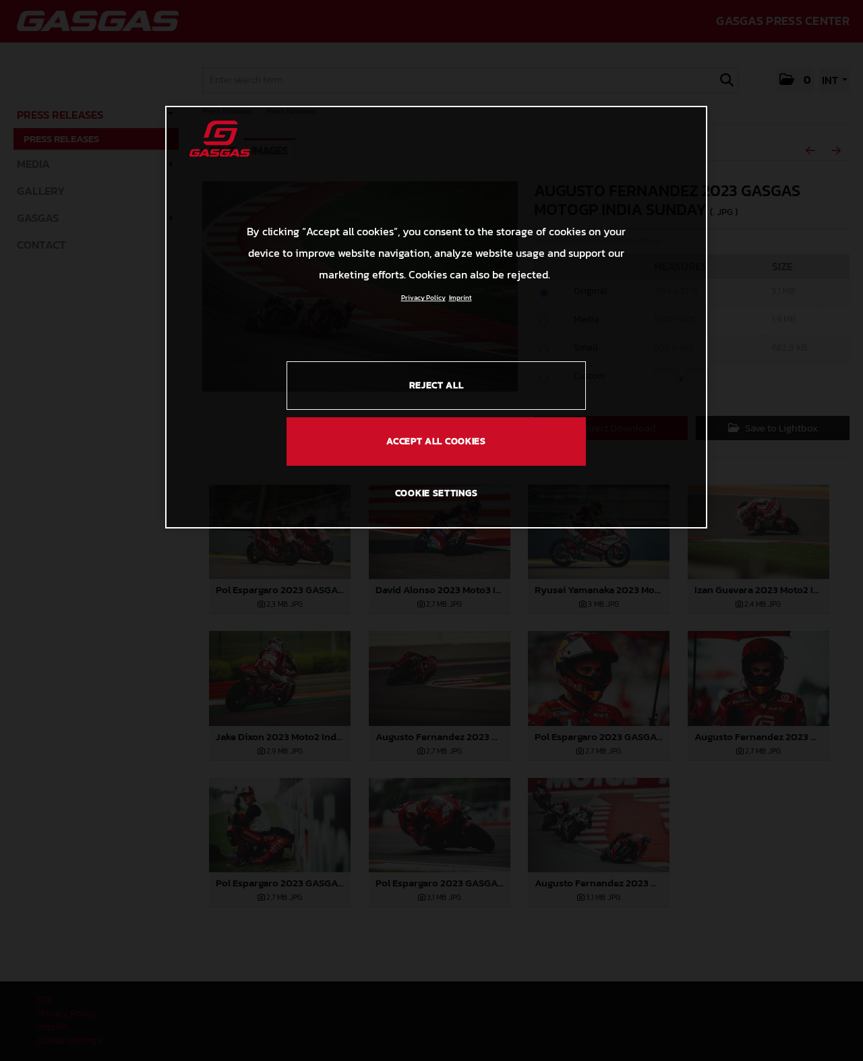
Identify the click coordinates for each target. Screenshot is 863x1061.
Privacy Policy (423, 298)
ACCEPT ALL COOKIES (436, 441)
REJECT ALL (436, 385)
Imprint (460, 298)
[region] (436, 317)
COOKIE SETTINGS (436, 493)
